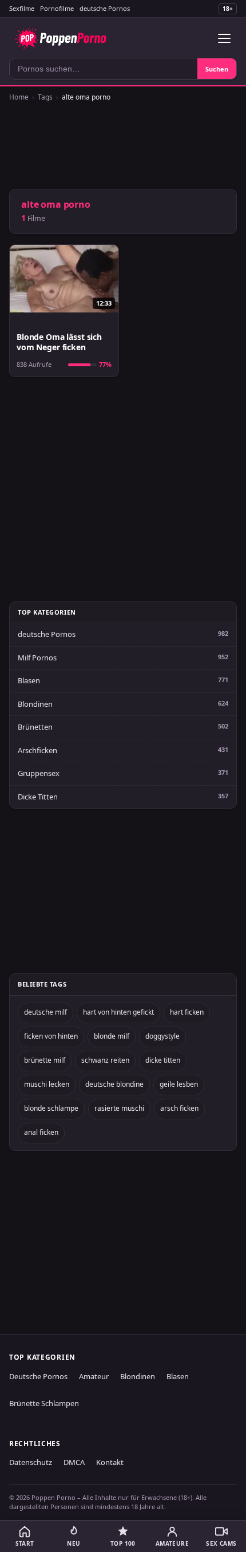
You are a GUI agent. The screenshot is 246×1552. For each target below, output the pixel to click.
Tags (45, 97)
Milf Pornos (37, 657)
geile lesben (179, 1084)
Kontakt (110, 1462)
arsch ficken (179, 1108)
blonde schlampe (51, 1108)
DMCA (74, 1462)
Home (19, 97)
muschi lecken (46, 1084)
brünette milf (44, 1060)
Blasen (29, 680)
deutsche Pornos (105, 8)
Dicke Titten (38, 796)
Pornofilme (57, 8)
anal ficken (41, 1132)
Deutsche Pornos (38, 1376)
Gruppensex (38, 773)
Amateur (94, 1376)
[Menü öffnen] (224, 38)
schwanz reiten (105, 1060)
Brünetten (35, 727)
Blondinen (35, 704)
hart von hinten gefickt (118, 1012)
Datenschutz (30, 1462)
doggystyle (162, 1036)
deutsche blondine (114, 1084)
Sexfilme (21, 8)
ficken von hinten (51, 1036)
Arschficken (37, 750)
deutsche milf (45, 1012)
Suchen (216, 69)
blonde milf (111, 1036)
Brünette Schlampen (44, 1403)
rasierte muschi (119, 1108)
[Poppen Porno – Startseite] (60, 38)
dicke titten (162, 1060)
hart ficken (187, 1012)
